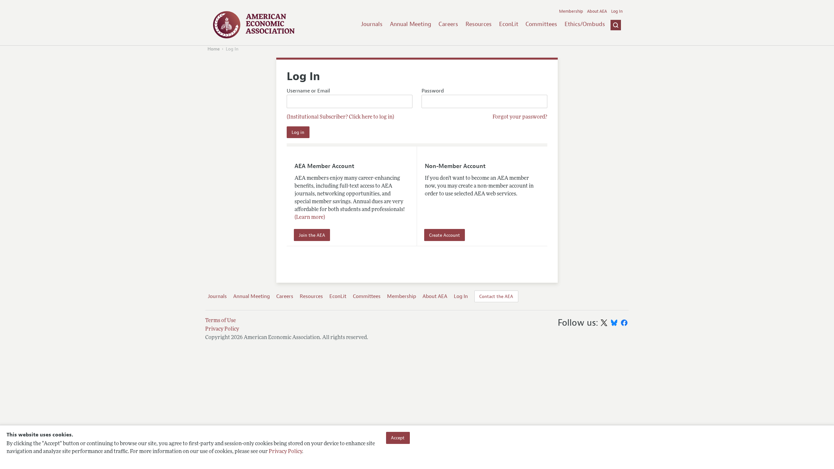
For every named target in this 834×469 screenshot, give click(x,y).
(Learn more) (310, 217)
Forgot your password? (520, 117)
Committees (541, 24)
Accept (398, 438)
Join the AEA (312, 235)
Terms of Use (220, 320)
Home (214, 49)
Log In (617, 11)
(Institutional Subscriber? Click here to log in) (340, 117)
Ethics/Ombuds (585, 24)
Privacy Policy (285, 451)
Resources (479, 24)
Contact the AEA (496, 296)
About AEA (597, 11)
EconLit (508, 24)
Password (433, 91)
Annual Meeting (410, 24)
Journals (371, 24)
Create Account (444, 235)
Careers (448, 24)
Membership (571, 11)
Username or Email (308, 91)
